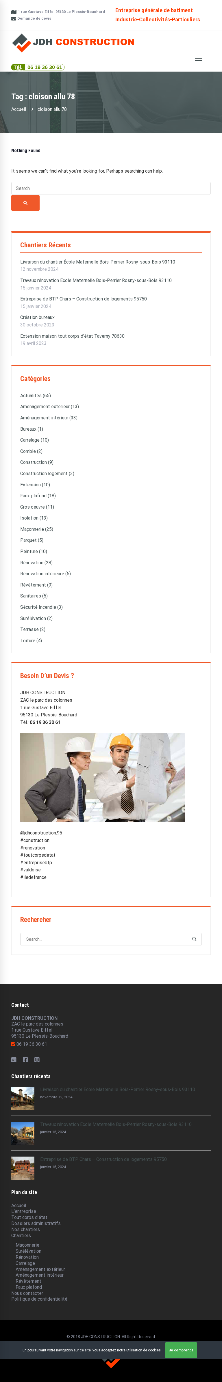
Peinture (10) (33, 551)
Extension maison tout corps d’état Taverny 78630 (72, 336)
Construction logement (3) (47, 473)
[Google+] (13, 1060)
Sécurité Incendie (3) (41, 607)
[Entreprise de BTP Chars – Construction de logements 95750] (22, 1159)
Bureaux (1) (31, 429)
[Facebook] (25, 1060)
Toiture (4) (31, 640)
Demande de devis (33, 18)
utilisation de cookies (143, 1350)
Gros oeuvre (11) (37, 507)
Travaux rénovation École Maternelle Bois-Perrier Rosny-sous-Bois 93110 (96, 280)
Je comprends (181, 1350)
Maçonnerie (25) (36, 529)
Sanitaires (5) (34, 596)
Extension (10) (35, 485)
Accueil (18, 109)
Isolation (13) (34, 518)
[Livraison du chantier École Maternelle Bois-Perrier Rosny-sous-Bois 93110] (22, 1089)
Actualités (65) (35, 395)
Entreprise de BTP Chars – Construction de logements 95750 (83, 299)
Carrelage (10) (34, 440)
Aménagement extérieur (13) (49, 406)
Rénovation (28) (36, 562)
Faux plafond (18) (38, 495)
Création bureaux (37, 317)
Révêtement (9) (36, 585)
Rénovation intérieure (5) (45, 573)
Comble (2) (31, 451)
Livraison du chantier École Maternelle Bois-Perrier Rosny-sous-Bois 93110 (97, 262)
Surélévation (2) (36, 618)
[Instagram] (37, 1060)
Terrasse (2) (32, 629)
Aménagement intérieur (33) (48, 418)
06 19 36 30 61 (44, 67)
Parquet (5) (31, 540)
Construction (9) (36, 462)
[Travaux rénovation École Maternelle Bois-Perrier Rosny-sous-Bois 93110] (22, 1124)
